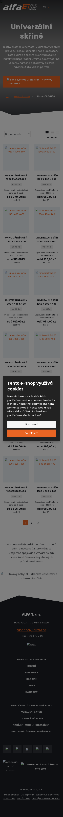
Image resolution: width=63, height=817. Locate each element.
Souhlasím (31, 433)
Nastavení (31, 424)
